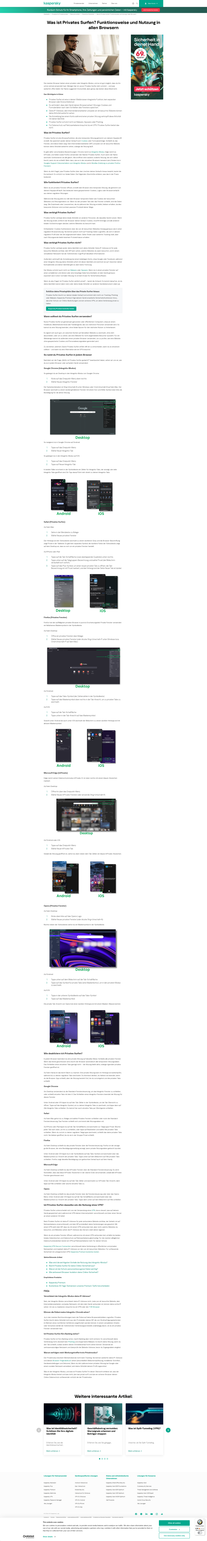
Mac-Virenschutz (80, 1486)
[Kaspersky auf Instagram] (156, 1514)
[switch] (200, 1532)
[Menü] (203, 1519)
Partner (104, 3)
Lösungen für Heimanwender (55, 1476)
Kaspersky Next (142, 1483)
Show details (48, 1537)
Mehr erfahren (52, 1451)
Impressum (46, 1517)
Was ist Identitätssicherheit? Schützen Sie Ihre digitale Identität (61, 1431)
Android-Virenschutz (81, 1483)
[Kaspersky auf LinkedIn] (146, 1514)
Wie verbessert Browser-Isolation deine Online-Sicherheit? (73, 1272)
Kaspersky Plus (48, 1486)
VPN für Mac (79, 1507)
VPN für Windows (80, 1496)
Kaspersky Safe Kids (50, 1493)
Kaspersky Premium (57, 1282)
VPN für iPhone (79, 1503)
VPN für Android (80, 1500)
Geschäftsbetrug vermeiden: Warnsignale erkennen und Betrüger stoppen (102, 1431)
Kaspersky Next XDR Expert (145, 1493)
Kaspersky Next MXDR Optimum (115, 1496)
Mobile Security (79, 1489)
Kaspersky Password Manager (53, 1500)
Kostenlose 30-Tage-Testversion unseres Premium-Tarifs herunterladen (79, 1286)
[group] (62, 1429)
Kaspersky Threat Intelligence (146, 1496)
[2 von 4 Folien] (102, 1459)
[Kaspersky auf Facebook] (136, 1514)
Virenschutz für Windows (82, 1493)
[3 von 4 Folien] (105, 1459)
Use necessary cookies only (174, 1536)
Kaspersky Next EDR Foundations (116, 1486)
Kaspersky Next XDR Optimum (115, 1493)
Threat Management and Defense (147, 1489)
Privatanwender (79, 3)
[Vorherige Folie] (39, 1430)
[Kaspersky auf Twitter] (141, 1514)
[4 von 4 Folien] (107, 1459)
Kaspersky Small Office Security (115, 1483)
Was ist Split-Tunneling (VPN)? (144, 1428)
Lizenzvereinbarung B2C (73, 1517)
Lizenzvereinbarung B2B (85, 1517)
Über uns (114, 3)
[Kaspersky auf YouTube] (151, 1514)
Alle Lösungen (48, 1503)
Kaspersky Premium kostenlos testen (61, 309)
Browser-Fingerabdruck (62, 1361)
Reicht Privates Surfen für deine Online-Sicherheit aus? (72, 1266)
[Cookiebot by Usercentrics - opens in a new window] (28, 1536)
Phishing (71, 1342)
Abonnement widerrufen (117, 1517)
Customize (173, 1529)
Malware (73, 270)
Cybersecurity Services (144, 1486)
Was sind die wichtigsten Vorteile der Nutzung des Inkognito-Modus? (78, 1262)
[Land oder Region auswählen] (133, 3)
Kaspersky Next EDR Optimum (115, 1489)
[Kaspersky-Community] (162, 1514)
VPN (93, 1210)
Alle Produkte (110, 1500)
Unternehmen (93, 3)
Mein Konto (152, 3)
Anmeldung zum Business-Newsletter (101, 1517)
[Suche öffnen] (137, 3)
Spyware (84, 270)
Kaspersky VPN (48, 1496)
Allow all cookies (174, 1523)
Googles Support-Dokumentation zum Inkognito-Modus (65, 163)
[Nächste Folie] (168, 1430)
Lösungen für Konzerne (146, 1476)
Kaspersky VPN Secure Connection (57, 1246)
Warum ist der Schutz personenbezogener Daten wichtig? (73, 1269)
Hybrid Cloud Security (144, 1500)
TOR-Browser (94, 1307)
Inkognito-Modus (97, 152)
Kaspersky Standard (50, 1483)
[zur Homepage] (52, 3)
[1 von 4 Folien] (99, 1459)
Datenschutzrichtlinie (61, 1517)
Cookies (84, 141)
